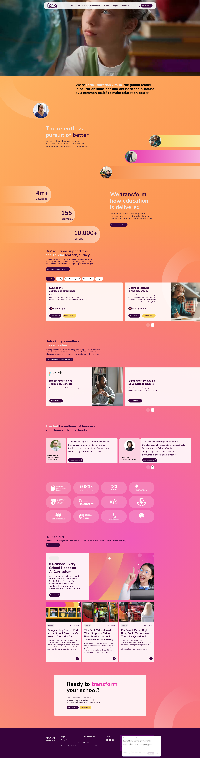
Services (105, 6)
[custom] (107, 740)
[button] (152, 325)
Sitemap (85, 740)
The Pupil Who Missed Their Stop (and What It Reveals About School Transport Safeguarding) (98, 635)
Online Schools (94, 6)
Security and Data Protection (69, 746)
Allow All (151, 753)
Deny (157, 753)
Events (124, 6)
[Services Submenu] (110, 5)
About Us (70, 6)
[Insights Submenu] (119, 5)
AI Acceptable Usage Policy (90, 746)
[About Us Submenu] (75, 5)
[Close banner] (159, 738)
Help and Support (87, 743)
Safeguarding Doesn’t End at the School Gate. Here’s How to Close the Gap (62, 633)
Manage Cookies (65, 740)
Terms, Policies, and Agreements (70, 743)
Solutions (81, 6)
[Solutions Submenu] (86, 5)
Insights (115, 6)
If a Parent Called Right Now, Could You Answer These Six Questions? (135, 633)
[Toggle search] (139, 6)
